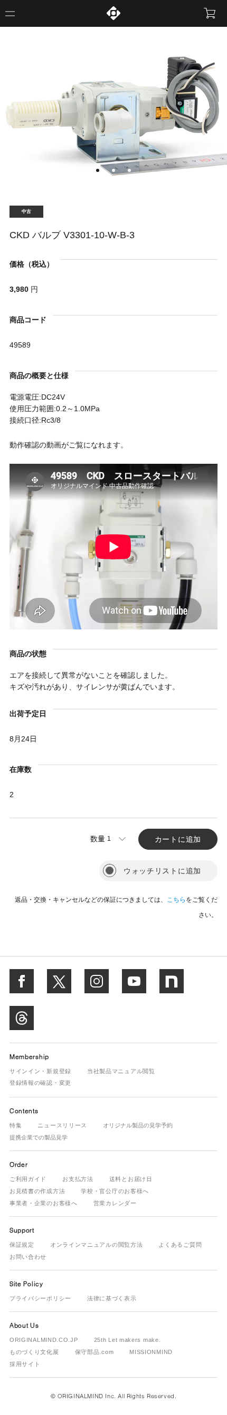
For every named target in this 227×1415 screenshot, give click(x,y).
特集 (16, 1125)
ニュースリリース (62, 1125)
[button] (97, 170)
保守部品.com (94, 1352)
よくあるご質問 (180, 1244)
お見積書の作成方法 (37, 1191)
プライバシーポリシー (40, 1298)
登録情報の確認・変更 (40, 1083)
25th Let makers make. (127, 1340)
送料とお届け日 (131, 1179)
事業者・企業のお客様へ (44, 1203)
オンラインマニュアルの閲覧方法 (96, 1244)
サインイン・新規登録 (40, 1071)
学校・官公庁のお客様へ (115, 1191)
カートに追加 (178, 839)
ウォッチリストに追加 (162, 871)
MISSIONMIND (151, 1352)
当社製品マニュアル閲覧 (121, 1071)
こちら (176, 899)
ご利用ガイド (28, 1179)
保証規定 (22, 1244)
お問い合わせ (28, 1257)
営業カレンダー (115, 1203)
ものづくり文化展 (34, 1352)
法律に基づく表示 (112, 1298)
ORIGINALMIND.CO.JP (44, 1340)
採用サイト (25, 1364)
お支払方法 (77, 1179)
